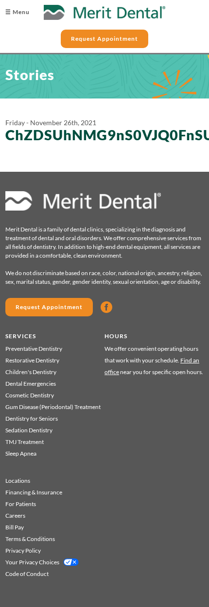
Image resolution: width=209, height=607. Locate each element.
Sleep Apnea (20, 453)
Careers (15, 515)
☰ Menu (17, 12)
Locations (17, 480)
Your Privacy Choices (32, 562)
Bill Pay (14, 527)
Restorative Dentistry (32, 360)
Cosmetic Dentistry (29, 395)
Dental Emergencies (30, 383)
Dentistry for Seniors (31, 418)
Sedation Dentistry (28, 430)
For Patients (20, 504)
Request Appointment (104, 38)
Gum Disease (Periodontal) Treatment (53, 406)
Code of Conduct (27, 573)
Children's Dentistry (30, 372)
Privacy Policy (23, 550)
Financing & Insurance (33, 492)
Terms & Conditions (30, 538)
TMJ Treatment (24, 441)
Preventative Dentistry (33, 348)
